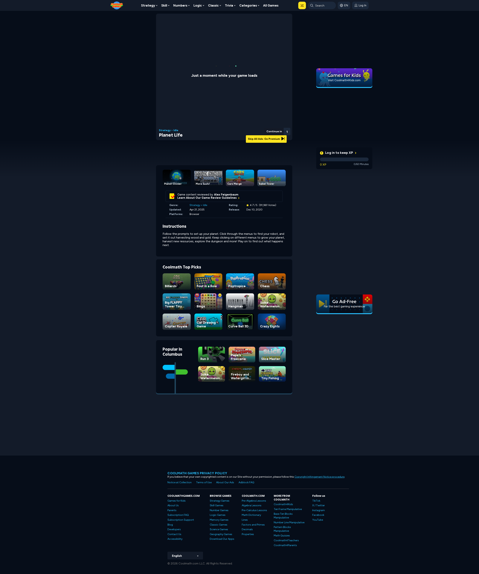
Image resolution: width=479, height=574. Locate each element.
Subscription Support (180, 519)
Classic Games (218, 524)
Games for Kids (176, 500)
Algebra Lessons (251, 505)
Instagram (318, 510)
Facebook (318, 515)
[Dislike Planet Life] (257, 130)
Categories (248, 5)
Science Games (219, 529)
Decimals (247, 529)
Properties (248, 534)
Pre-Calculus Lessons (254, 510)
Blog (170, 524)
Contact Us (174, 534)
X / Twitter (318, 505)
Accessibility (174, 539)
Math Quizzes (282, 535)
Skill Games (216, 505)
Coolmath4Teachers (286, 540)
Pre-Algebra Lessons (254, 500)
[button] (302, 5)
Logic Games (217, 515)
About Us (173, 505)
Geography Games (221, 534)
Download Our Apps (222, 539)
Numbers (180, 5)
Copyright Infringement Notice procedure (319, 476)
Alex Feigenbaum (226, 194)
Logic (197, 5)
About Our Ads (225, 482)
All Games (270, 5)
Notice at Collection (179, 482)
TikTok (316, 500)
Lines (245, 519)
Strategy (148, 5)
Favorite (267, 136)
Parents (171, 510)
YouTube (317, 519)
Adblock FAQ (246, 482)
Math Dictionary (251, 515)
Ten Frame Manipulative (288, 509)
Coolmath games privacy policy (197, 473)
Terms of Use (204, 482)
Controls (277, 136)
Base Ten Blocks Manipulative (283, 515)
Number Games (219, 510)
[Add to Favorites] (267, 130)
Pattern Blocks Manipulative (282, 529)
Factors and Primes (253, 524)
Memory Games (219, 519)
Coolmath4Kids (283, 504)
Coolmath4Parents (285, 545)
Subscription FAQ (178, 515)
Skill (164, 5)
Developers (174, 529)
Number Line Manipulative (289, 522)
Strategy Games (219, 500)
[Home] (116, 5)
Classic (213, 5)
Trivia (229, 5)
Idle (175, 130)
